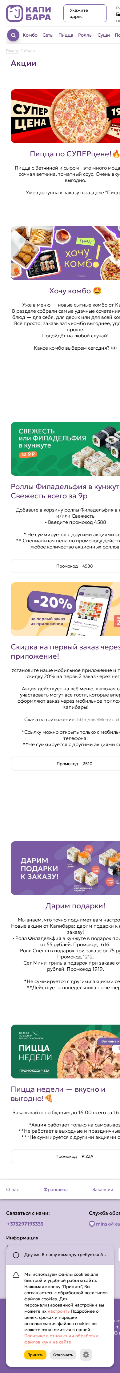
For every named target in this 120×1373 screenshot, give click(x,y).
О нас (12, 1189)
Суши (104, 35)
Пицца (65, 35)
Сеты (48, 35)
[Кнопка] (86, 1355)
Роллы (85, 35)
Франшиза (56, 1189)
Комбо (30, 35)
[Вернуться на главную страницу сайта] (28, 13)
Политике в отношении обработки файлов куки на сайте (61, 1339)
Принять (35, 1354)
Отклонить (63, 1354)
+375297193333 (25, 1224)
